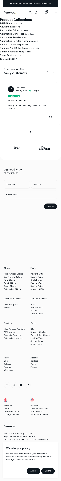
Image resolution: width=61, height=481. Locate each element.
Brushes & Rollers (38, 332)
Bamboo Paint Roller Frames (15, 48)
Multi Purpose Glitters (13, 274)
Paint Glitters (9, 280)
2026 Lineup (6, 23)
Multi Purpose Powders (14, 329)
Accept (33, 471)
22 (8, 58)
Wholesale (8, 370)
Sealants (34, 310)
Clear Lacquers (11, 304)
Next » (13, 58)
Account (34, 358)
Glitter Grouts (36, 307)
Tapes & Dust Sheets (40, 335)
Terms (33, 364)
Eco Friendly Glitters (13, 277)
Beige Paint (6, 55)
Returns (7, 367)
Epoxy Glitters (10, 286)
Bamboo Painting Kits (11, 51)
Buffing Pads (36, 344)
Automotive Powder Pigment (15, 41)
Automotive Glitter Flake (13, 33)
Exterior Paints (36, 277)
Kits (32, 329)
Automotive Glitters (12, 289)
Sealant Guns (36, 341)
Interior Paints (36, 274)
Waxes (7, 307)
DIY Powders (9, 332)
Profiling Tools (36, 338)
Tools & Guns (36, 313)
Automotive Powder (10, 37)
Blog (6, 361)
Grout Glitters (10, 283)
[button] (48, 72)
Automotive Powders (13, 338)
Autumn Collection (10, 44)
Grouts (33, 304)
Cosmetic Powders (12, 335)
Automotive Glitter (9, 30)
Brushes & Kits (37, 289)
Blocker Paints (36, 286)
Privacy (33, 367)
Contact (34, 361)
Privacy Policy (28, 459)
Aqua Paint (6, 26)
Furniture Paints (37, 283)
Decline (48, 471)
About (6, 358)
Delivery (7, 364)
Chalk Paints (36, 280)
